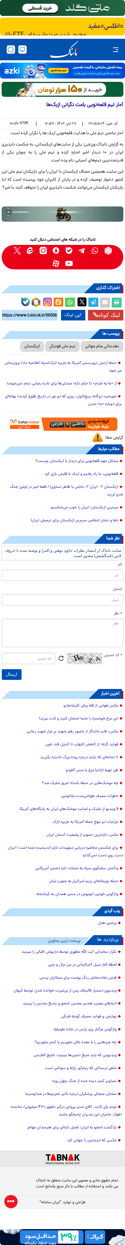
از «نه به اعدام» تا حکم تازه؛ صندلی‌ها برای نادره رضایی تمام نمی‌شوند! (62, 384)
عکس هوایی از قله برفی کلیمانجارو (90, 706)
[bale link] (69, 251)
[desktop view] (22, 49)
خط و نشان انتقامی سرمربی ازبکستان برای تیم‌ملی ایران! (74, 521)
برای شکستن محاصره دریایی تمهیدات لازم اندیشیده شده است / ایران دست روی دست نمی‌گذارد (65, 852)
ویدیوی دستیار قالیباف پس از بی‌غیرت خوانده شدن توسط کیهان (65, 991)
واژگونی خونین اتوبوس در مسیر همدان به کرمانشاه (77, 894)
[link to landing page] (64, 49)
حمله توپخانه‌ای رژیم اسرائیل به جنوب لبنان (83, 881)
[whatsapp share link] (70, 303)
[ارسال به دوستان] (105, 303)
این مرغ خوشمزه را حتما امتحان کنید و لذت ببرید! (78, 719)
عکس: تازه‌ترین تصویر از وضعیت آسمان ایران (82, 835)
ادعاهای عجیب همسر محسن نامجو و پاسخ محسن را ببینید (70, 1004)
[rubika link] (108, 251)
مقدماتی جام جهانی (102, 346)
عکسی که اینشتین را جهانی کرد (92, 1141)
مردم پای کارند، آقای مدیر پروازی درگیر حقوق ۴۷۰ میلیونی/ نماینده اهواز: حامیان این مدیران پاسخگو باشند (66, 1111)
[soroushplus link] (56, 251)
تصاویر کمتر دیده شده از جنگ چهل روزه (84, 1081)
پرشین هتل (107, 923)
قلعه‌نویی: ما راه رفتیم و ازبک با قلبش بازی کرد (81, 474)
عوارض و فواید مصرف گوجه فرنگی (89, 1017)
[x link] (17, 251)
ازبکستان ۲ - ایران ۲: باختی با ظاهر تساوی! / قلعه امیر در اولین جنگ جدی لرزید (66, 491)
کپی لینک (73, 315)
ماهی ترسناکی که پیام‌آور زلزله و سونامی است (81, 1068)
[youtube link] (69, 263)
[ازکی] (62, 71)
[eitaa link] (30, 251)
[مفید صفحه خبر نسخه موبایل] (62, 26)
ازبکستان (32, 346)
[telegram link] (82, 251)
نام (120, 565)
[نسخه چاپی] (117, 303)
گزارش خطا (114, 438)
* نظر (118, 614)
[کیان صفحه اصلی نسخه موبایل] (62, 1237)
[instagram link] (43, 251)
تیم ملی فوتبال (62, 346)
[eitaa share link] (58, 303)
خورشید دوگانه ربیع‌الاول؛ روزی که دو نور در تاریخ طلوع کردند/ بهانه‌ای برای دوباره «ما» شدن (63, 400)
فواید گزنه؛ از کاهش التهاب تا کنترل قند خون (81, 745)
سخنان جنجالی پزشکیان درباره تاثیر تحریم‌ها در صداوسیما (71, 1094)
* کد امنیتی (113, 655)
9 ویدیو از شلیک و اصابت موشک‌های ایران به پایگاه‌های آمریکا (69, 809)
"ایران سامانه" (50, 1203)
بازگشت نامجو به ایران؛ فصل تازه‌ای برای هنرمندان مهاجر (72, 1128)
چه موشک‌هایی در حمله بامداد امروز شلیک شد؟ (80, 783)
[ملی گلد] (62, 8)
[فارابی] (62, 89)
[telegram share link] (93, 303)
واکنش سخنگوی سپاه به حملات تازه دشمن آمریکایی (76, 869)
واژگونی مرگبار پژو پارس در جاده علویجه (85, 1030)
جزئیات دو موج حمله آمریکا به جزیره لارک (85, 822)
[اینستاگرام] (47, 301)
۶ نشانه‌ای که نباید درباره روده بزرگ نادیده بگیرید (79, 758)
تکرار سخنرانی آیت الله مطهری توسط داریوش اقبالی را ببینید (69, 952)
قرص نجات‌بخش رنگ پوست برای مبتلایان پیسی (78, 978)
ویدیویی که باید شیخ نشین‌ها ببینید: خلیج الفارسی (75, 1055)
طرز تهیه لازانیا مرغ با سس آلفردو (92, 770)
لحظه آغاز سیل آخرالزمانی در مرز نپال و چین (82, 965)
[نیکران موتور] (62, 213)
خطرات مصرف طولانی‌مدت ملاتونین (89, 796)
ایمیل (117, 589)
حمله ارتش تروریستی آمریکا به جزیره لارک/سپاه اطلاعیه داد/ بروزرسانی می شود (63, 367)
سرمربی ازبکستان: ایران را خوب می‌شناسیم (84, 508)
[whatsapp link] (95, 251)
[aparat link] (56, 263)
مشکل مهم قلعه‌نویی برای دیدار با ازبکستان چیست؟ (76, 461)
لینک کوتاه (109, 315)
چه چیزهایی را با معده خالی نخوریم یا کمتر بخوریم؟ (76, 1043)
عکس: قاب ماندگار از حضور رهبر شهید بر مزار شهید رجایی (72, 732)
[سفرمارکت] (62, 424)
